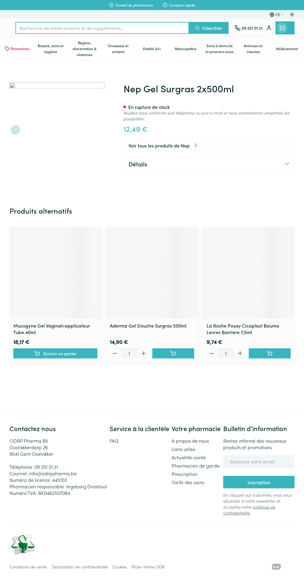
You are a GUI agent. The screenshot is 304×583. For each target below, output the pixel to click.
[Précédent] (15, 130)
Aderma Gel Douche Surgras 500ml (148, 325)
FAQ (114, 440)
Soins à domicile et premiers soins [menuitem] (220, 48)
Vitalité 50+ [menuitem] (156, 50)
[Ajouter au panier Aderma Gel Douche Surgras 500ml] (173, 353)
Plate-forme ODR (148, 567)
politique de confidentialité (249, 510)
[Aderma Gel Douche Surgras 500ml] (151, 273)
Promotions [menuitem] (20, 48)
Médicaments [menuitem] (290, 50)
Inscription (259, 482)
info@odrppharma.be (53, 473)
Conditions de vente (28, 567)
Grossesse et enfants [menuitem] (121, 48)
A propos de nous (190, 440)
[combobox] (102, 28)
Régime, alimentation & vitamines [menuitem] (86, 48)
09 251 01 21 (46, 466)
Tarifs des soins (188, 482)
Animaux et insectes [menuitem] (257, 48)
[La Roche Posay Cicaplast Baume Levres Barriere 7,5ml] (248, 273)
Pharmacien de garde (195, 465)
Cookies (120, 567)
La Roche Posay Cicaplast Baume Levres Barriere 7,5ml (243, 328)
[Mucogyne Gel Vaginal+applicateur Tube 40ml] (55, 273)
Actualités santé (189, 457)
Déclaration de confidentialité (80, 567)
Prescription (184, 474)
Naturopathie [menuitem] (188, 50)
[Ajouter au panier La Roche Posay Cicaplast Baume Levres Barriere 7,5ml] (270, 353)
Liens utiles (183, 449)
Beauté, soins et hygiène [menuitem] (52, 48)
